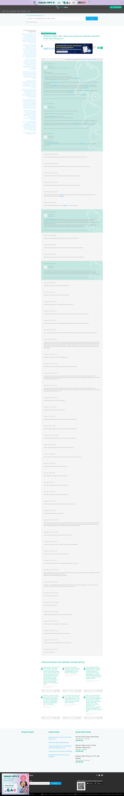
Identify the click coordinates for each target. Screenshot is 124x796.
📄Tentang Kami (45, 794)
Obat (8, 11)
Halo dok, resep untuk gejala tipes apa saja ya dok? (29, 133)
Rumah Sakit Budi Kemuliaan (87, 737)
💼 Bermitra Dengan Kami (60, 794)
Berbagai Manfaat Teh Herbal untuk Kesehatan (59, 755)
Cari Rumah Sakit (13, 11)
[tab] (72, 357)
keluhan (47, 78)
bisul (61, 194)
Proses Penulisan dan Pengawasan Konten (92, 794)
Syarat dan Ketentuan (70, 794)
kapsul (52, 82)
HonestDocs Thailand (111, 794)
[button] (72, 59)
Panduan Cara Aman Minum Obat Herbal (60, 751)
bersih (56, 82)
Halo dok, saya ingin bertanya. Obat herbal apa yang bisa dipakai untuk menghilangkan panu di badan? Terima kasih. (72, 669)
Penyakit (4, 11)
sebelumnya (71, 92)
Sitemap (103, 794)
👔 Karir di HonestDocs (79, 794)
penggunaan (50, 143)
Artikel (28, 11)
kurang (82, 94)
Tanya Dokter (23, 11)
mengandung (54, 85)
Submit (56, 783)
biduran (65, 205)
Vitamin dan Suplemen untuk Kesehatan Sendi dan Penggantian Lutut (60, 747)
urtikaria (53, 219)
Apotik (18, 11)
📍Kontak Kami (51, 794)
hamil (85, 123)
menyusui (86, 90)
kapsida (78, 78)
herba (85, 85)
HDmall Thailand (120, 794)
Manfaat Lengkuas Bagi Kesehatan (59, 742)
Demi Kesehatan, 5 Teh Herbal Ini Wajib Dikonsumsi (60, 738)
